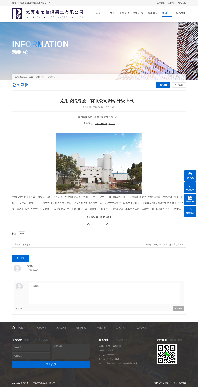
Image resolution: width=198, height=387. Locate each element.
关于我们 (161, 3)
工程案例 (61, 327)
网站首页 (21, 327)
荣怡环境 (81, 327)
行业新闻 (179, 85)
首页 (31, 77)
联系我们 (171, 3)
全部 (22, 233)
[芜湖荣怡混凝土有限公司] (47, 14)
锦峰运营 (168, 383)
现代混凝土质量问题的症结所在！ (168, 244)
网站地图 (182, 3)
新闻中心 (40, 77)
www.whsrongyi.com (105, 123)
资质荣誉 (101, 327)
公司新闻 (51, 77)
